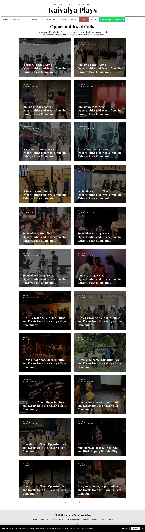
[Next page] (80, 502)
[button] (31, 19)
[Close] (142, 528)
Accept (135, 528)
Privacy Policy (89, 528)
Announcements (83, 443)
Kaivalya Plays (72, 10)
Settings (125, 528)
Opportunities (28, 60)
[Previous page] (65, 502)
